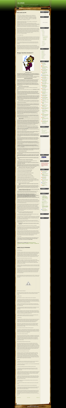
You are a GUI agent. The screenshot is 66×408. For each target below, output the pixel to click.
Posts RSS (22, 8)
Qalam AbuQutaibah (44, 182)
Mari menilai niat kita (21, 12)
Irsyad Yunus (43, 88)
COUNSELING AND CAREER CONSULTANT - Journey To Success (45, 197)
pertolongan (43, 54)
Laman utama (28, 397)
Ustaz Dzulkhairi (44, 177)
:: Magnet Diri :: (44, 195)
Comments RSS (28, 8)
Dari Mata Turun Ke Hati (44, 108)
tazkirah (43, 58)
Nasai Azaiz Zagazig (44, 110)
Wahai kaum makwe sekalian (45, 83)
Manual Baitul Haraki (44, 95)
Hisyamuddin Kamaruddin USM (44, 85)
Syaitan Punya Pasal (44, 106)
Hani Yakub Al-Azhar (44, 79)
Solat (42, 57)
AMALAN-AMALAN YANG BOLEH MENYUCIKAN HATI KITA (45, 119)
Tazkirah (43, 117)
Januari (44, 44)
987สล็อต (43, 199)
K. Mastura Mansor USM (45, 99)
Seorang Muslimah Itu (44, 70)
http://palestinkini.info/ (44, 133)
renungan (43, 55)
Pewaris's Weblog (44, 209)
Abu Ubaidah (43, 63)
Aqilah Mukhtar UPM (44, 69)
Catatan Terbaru (19, 397)
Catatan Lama (37, 397)
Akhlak (42, 51)
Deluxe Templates (36, 406)
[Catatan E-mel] (17, 244)
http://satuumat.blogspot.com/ (45, 132)
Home (17, 8)
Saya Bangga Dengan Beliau (45, 89)
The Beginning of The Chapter (45, 75)
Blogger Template (29, 406)
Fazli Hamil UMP (44, 77)
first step (43, 53)
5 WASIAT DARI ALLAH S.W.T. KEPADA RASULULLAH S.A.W (44, 122)
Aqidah (43, 52)
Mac (43, 42)
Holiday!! (43, 103)
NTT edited (43, 100)
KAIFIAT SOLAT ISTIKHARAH (23, 247)
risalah (42, 56)
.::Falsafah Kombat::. (45, 171)
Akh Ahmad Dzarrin (44, 66)
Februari (44, 43)
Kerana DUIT (43, 183)
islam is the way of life (45, 179)
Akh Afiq (43, 65)
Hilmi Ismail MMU (44, 82)
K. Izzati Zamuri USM (44, 97)
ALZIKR (20, 3)
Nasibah (43, 113)
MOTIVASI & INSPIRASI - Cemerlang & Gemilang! (45, 206)
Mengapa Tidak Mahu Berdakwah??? (25, 52)
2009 (42, 45)
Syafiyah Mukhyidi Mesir (45, 114)
